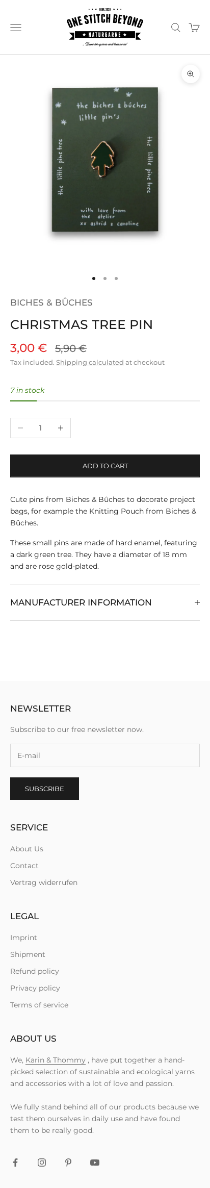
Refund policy (34, 971)
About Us (26, 848)
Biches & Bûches (51, 302)
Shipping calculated (90, 362)
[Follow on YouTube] (95, 1162)
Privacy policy (35, 988)
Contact (24, 865)
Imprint (23, 937)
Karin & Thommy (55, 1060)
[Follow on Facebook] (15, 1162)
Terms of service (39, 1004)
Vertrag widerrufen (43, 882)
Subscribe (44, 789)
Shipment (27, 954)
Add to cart (105, 466)
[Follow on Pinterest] (68, 1162)
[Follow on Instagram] (42, 1162)
